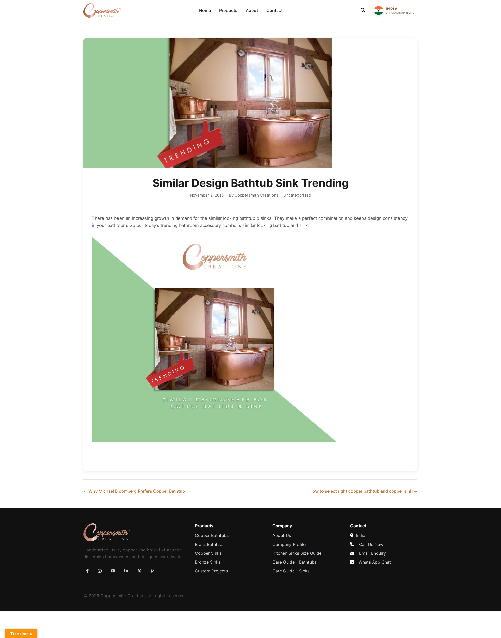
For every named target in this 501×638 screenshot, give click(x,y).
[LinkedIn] (126, 571)
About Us (281, 535)
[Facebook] (87, 571)
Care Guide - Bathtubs (294, 562)
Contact (274, 10)
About (252, 10)
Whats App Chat (375, 562)
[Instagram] (99, 571)
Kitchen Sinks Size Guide (296, 553)
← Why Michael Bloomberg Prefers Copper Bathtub (134, 491)
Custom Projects (211, 571)
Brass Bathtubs (209, 544)
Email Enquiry (372, 553)
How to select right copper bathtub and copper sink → (363, 491)
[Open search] (363, 10)
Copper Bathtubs (212, 535)
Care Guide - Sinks (290, 571)
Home (205, 10)
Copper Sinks (208, 553)
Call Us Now (371, 544)
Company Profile (289, 544)
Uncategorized (297, 195)
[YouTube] (113, 571)
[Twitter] (139, 571)
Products (228, 10)
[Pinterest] (152, 571)
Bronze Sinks (207, 562)
